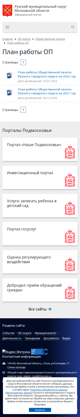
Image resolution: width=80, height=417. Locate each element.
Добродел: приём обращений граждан (34, 287)
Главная (7, 39)
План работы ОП (18, 43)
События (8, 333)
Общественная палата (50, 39)
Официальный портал (41, 10)
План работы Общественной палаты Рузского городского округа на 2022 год (47, 74)
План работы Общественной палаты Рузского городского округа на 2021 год (47, 91)
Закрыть (40, 410)
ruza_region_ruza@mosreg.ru (34, 376)
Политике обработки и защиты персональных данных (36, 391)
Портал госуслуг (21, 229)
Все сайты (38, 309)
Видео (66, 338)
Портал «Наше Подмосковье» (34, 144)
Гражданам (32, 338)
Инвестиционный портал (30, 172)
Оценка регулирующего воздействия (29, 259)
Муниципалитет (46, 333)
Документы (51, 338)
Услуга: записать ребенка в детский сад (32, 203)
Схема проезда (16, 367)
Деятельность (12, 338)
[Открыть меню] (7, 27)
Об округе (24, 39)
